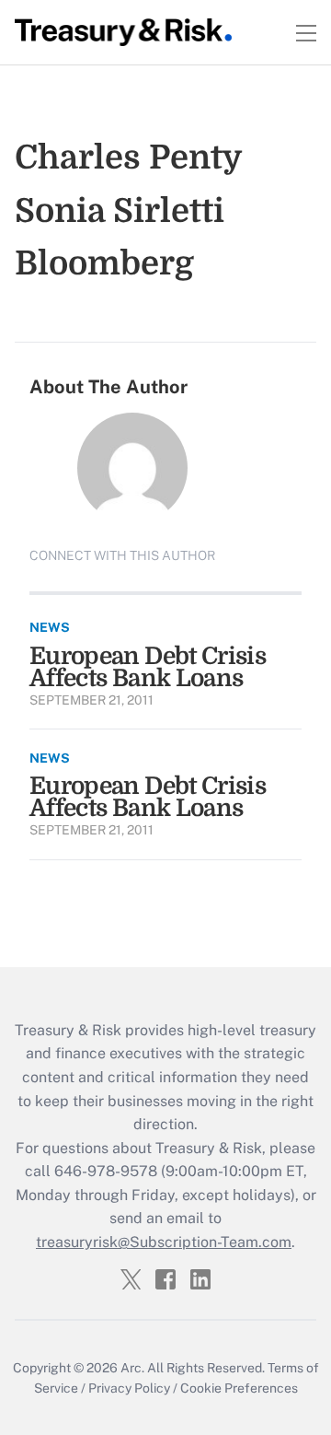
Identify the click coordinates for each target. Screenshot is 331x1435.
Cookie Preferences (239, 1388)
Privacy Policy (129, 1388)
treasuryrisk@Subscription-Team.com (163, 1242)
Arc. (132, 1367)
